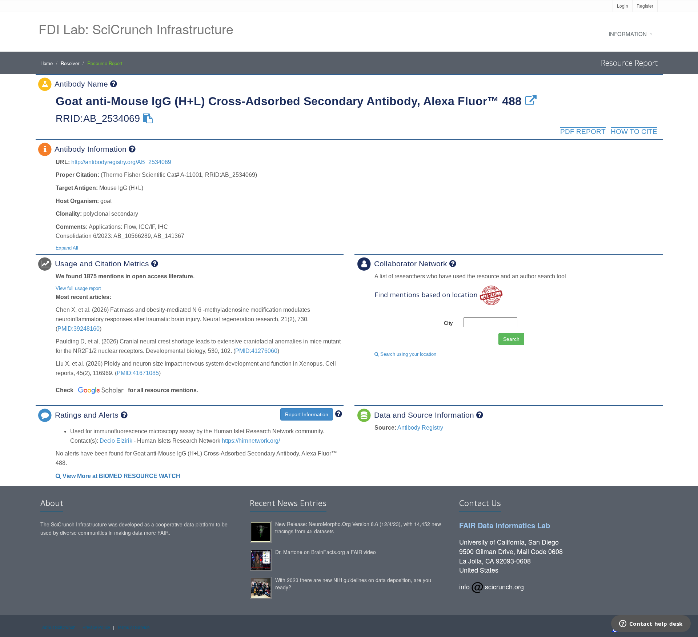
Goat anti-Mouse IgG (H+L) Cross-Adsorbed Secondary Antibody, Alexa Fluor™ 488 (289, 101)
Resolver (70, 63)
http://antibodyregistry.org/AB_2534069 (121, 162)
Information (628, 33)
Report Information (306, 414)
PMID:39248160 (78, 329)
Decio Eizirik (116, 441)
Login (622, 6)
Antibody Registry (420, 428)
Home (46, 63)
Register (645, 6)
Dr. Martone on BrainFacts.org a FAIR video (325, 552)
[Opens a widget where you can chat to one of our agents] (651, 624)
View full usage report (78, 288)
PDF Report (583, 131)
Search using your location (407, 354)
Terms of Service (133, 627)
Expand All (67, 248)
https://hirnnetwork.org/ (251, 441)
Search (511, 339)
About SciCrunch (59, 627)
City (448, 323)
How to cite (634, 131)
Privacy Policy (96, 627)
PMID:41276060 (256, 351)
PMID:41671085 (138, 373)
